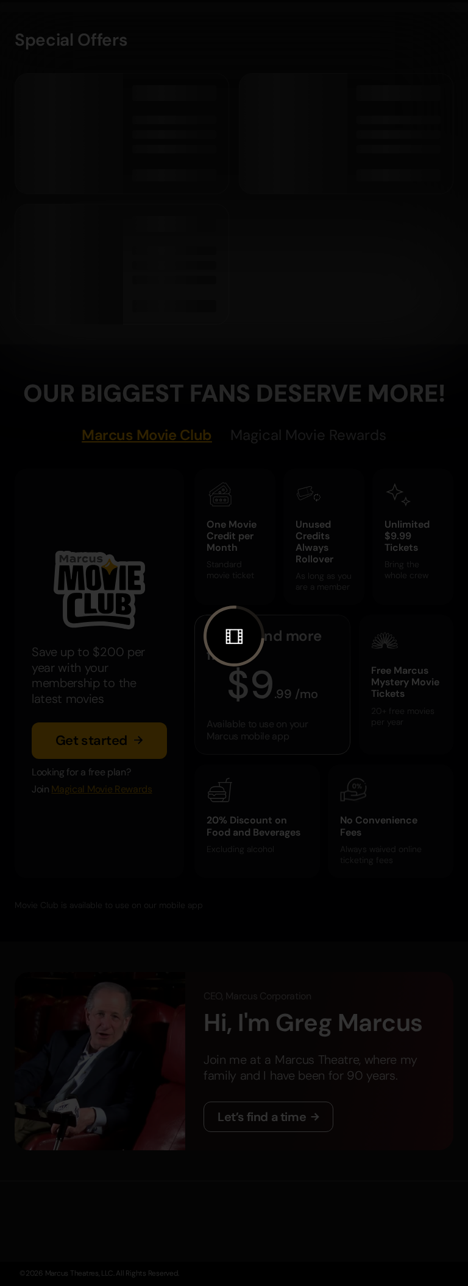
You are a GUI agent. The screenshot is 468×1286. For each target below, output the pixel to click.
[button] (234, 636)
